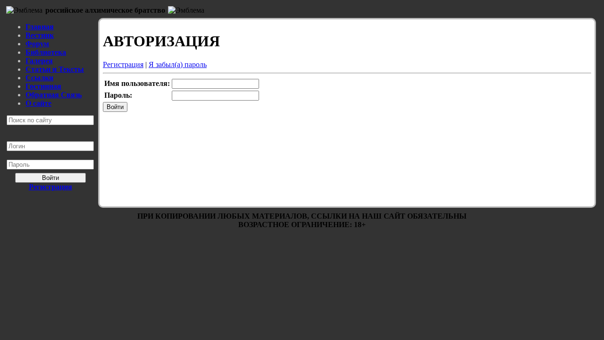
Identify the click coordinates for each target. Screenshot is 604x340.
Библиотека (45, 52)
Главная (39, 27)
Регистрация (123, 64)
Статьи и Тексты (54, 69)
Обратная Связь (53, 95)
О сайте (38, 103)
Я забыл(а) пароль (178, 64)
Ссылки (39, 78)
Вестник (39, 35)
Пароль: (118, 95)
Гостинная (43, 86)
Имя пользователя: (137, 83)
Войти (50, 177)
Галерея (39, 61)
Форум (37, 44)
